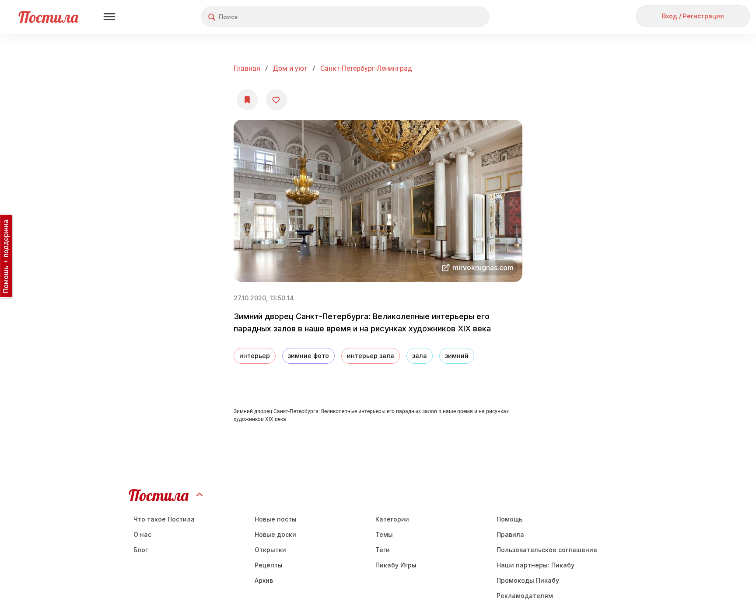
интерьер (254, 355)
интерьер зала (370, 355)
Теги (382, 549)
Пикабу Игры (395, 565)
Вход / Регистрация (693, 16)
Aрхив (264, 580)
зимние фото (308, 355)
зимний (457, 355)
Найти (450, 17)
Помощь (509, 519)
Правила (510, 534)
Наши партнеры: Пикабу (535, 565)
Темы (384, 534)
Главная (247, 68)
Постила (48, 17)
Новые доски (275, 534)
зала (419, 355)
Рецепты (269, 565)
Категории (392, 519)
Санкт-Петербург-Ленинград (366, 68)
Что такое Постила (164, 519)
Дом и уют (290, 68)
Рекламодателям (525, 595)
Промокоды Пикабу (528, 580)
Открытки (270, 549)
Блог (140, 549)
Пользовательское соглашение (547, 549)
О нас (142, 534)
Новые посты (276, 519)
